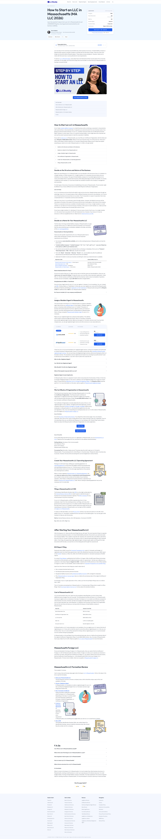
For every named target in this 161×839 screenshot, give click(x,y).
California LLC (50, 802)
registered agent (69, 305)
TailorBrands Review (86, 814)
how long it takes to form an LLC (68, 587)
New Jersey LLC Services (69, 829)
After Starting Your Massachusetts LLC (64, 107)
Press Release (63, 558)
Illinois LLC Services (69, 818)
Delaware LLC (50, 807)
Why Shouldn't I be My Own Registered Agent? (65, 367)
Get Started (99, 344)
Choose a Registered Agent (62, 683)
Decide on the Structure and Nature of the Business (68, 147)
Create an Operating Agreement (58, 705)
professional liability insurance (79, 573)
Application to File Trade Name (78, 288)
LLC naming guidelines (63, 229)
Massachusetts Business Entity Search (63, 262)
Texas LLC (49, 800)
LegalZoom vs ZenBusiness (87, 816)
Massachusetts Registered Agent (93, 383)
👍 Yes (77, 786)
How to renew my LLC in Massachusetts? (64, 760)
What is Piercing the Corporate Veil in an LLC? (65, 371)
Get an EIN (58, 721)
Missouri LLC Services (69, 827)
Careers (100, 802)
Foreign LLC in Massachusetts (62, 509)
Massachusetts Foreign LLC (61, 109)
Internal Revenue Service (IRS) (63, 494)
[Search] (113, 2)
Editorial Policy (102, 820)
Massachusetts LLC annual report (66, 576)
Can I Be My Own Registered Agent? (63, 363)
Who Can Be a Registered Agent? (62, 359)
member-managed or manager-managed (74, 406)
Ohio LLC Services (68, 832)
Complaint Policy (102, 804)
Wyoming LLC (50, 823)
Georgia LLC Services (69, 811)
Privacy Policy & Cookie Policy (105, 814)
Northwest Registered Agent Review (89, 804)
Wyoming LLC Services (69, 825)
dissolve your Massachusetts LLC (67, 480)
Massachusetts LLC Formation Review (64, 112)
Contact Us (101, 800)
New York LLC (50, 814)
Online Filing (80, 426)
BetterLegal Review (85, 809)
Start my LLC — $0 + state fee (100, 29)
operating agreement (59, 465)
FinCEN (59, 554)
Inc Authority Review (86, 811)
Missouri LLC (49, 825)
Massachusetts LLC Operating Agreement (77, 473)
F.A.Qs (57, 114)
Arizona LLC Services (69, 823)
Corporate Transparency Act (78, 550)
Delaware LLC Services (69, 809)
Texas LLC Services (68, 802)
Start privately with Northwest (98, 32)
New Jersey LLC (50, 827)
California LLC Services (69, 804)
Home (48, 5)
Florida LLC (49, 804)
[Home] (52, 2)
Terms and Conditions (103, 811)
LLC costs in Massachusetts (85, 638)
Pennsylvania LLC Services (70, 820)
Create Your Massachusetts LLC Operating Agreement (68, 159)
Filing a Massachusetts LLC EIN (63, 162)
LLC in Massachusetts (65, 58)
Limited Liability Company (66, 128)
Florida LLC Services (69, 807)
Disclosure (50, 36)
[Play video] (80, 79)
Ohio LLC (49, 829)
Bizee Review (84, 807)
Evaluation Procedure (103, 816)
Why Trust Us (57, 36)
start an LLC (64, 138)
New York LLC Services (69, 816)
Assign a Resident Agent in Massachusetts (66, 153)
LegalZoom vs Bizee (86, 818)
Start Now (80, 97)
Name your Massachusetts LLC (63, 677)
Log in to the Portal (80, 430)
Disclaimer (101, 809)
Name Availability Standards (61, 265)
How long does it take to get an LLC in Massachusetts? (67, 756)
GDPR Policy (101, 818)
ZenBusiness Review (86, 802)
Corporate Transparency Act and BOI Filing (95, 563)
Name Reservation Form (60, 264)
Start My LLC (99, 335)
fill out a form (76, 511)
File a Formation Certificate (62, 690)
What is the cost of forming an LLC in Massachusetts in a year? (69, 752)
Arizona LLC (49, 820)
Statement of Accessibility (104, 807)
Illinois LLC (49, 816)
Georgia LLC (49, 809)
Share (66, 36)
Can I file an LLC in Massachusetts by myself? (65, 748)
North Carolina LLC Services (70, 814)
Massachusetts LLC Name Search (62, 267)
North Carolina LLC (51, 811)
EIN (75, 492)
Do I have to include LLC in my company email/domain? (68, 292)
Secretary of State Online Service (67, 416)
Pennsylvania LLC (50, 818)
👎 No (84, 786)
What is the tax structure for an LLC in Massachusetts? (67, 764)
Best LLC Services (68, 800)
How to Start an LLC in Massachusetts (64, 104)
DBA (57, 286)
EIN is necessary (83, 495)
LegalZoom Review (85, 800)
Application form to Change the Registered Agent (78, 381)
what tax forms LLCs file (87, 213)
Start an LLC (52, 5)
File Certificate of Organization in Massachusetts (67, 156)
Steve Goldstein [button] (54, 30)
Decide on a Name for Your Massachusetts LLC (66, 150)
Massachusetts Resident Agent (74, 312)
